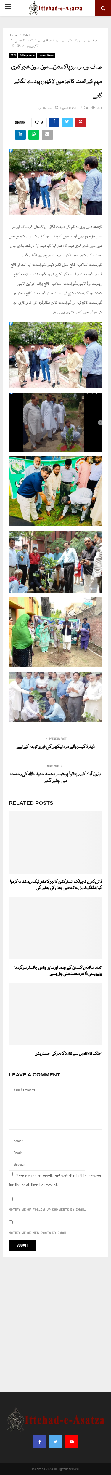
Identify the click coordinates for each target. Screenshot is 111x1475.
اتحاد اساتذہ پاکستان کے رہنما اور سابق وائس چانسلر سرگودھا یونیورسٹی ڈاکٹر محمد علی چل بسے (58, 970)
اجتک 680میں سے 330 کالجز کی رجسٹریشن (68, 1053)
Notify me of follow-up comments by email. (47, 1209)
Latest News (46, 55)
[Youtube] (71, 1441)
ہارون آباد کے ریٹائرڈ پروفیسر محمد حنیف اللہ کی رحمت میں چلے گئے (55, 778)
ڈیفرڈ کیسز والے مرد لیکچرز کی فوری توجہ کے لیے (56, 747)
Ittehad (47, 108)
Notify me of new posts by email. (38, 1233)
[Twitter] (55, 1441)
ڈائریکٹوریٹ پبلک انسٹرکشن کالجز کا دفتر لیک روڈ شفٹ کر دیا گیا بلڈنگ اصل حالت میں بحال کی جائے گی (56, 885)
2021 (13, 55)
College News (27, 55)
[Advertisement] (55, 1324)
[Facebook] (39, 1441)
